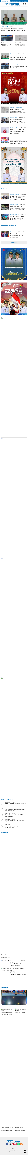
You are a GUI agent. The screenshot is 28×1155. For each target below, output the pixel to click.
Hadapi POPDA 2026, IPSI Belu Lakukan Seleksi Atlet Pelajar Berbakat (21, 1129)
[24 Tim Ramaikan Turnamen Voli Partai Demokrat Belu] (7, 38)
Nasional (16, 117)
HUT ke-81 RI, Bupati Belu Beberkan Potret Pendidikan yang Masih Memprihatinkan (18, 141)
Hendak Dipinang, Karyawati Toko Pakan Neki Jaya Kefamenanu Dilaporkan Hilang (20, 44)
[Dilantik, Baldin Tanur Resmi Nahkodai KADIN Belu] (13, 961)
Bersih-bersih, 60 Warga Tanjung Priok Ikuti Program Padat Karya (14, 826)
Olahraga (16, 64)
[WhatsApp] (18, 1144)
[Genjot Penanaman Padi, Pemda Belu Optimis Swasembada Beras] (14, 894)
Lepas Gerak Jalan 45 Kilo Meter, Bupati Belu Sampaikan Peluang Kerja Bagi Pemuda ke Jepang (7, 1129)
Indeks (3, 1148)
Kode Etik (8, 1148)
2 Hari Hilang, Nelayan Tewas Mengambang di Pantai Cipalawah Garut (15, 810)
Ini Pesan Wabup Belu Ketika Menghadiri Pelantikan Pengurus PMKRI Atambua (18, 131)
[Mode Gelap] (23, 4)
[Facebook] (7, 1144)
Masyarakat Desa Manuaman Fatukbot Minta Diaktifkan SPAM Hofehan (17, 235)
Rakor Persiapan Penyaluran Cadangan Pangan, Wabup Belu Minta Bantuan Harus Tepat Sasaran (13, 30)
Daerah (2, 26)
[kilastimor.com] (12, 4)
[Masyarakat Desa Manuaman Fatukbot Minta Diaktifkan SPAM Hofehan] (5, 235)
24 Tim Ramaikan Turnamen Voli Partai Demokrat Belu (6, 44)
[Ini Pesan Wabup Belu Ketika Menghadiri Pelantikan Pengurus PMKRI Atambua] (5, 131)
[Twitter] (10, 1144)
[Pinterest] (13, 1144)
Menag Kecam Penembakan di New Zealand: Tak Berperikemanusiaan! (15, 804)
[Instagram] (15, 1144)
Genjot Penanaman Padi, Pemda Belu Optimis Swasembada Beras (11, 956)
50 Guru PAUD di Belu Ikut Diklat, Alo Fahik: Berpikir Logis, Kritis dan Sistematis (17, 218)
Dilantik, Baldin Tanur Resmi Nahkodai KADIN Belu (16, 964)
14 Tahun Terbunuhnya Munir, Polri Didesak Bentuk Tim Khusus (14, 815)
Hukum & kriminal (18, 107)
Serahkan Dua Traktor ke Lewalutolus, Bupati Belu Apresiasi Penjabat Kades (18, 973)
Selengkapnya (14, 242)
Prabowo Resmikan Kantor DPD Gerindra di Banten (14, 821)
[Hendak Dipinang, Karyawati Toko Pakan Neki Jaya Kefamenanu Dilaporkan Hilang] (21, 38)
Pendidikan (17, 127)
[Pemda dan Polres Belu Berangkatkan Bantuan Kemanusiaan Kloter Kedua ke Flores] (5, 121)
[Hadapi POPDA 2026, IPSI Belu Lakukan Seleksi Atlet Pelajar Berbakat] (21, 1067)
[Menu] (2, 4)
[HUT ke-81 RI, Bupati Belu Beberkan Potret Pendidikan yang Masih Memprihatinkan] (5, 141)
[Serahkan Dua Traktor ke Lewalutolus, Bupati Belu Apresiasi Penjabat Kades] (14, 969)
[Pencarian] (26, 4)
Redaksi (13, 1148)
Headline (6, 26)
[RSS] (21, 1144)
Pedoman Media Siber (21, 1148)
